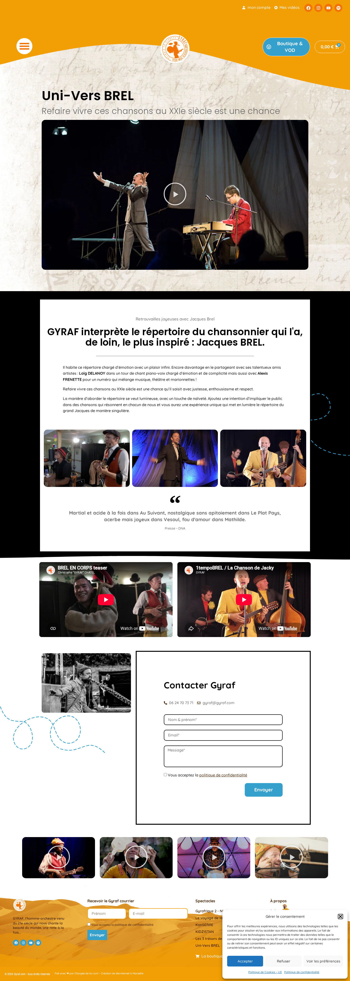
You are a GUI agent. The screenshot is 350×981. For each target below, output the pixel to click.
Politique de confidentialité (301, 972)
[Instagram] (318, 8)
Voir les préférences (323, 961)
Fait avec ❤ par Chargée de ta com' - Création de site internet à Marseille (99, 973)
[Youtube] (328, 8)
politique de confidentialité (134, 925)
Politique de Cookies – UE (265, 972)
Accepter (245, 961)
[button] (340, 916)
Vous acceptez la (207, 775)
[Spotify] (338, 8)
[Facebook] (308, 8)
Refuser (283, 961)
